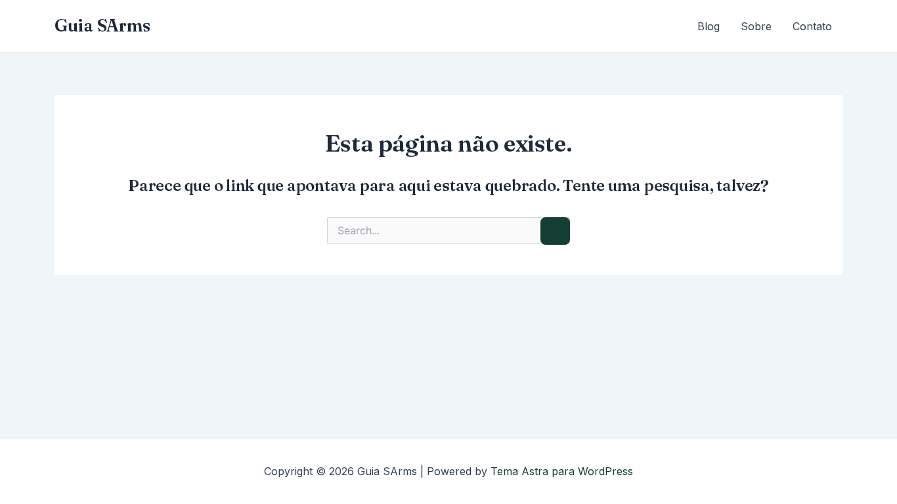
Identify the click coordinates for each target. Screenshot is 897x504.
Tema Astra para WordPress (562, 471)
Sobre (756, 26)
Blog (708, 26)
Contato (812, 26)
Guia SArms (102, 25)
